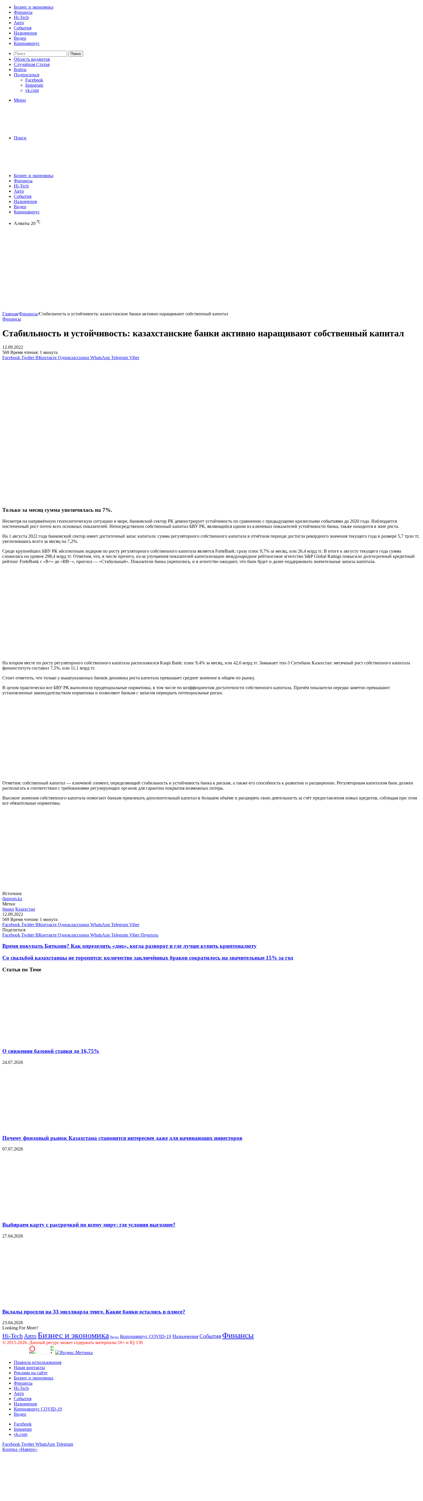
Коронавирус (27, 43)
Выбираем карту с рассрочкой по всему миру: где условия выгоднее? (89, 1225)
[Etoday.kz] (45, 128)
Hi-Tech (21, 17)
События (22, 27)
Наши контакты (29, 1367)
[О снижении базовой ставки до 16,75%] (58, 1040)
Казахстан (25, 909)
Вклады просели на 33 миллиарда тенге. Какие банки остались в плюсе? (93, 1312)
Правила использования (37, 1362)
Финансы (23, 12)
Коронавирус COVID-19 (145, 1336)
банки (8, 909)
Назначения (25, 33)
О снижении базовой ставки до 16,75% (50, 1051)
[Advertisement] (175, 271)
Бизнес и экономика (33, 7)
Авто (19, 22)
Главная (10, 313)
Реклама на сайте (30, 1372)
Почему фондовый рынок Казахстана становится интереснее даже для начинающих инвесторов (122, 1138)
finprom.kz (12, 898)
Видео (20, 38)
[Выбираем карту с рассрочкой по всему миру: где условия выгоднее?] (58, 1213)
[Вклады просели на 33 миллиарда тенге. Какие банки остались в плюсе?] (58, 1300)
